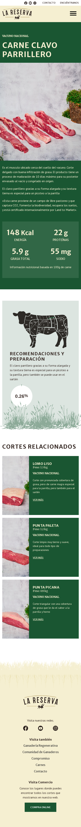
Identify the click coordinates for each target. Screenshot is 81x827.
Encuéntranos (69, 2)
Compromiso (40, 758)
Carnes (40, 765)
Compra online (40, 807)
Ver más (38, 499)
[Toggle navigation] (73, 14)
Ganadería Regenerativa (40, 745)
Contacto (49, 2)
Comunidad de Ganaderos (40, 752)
